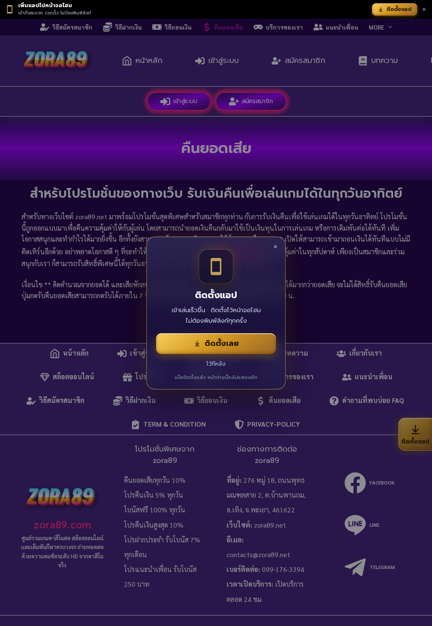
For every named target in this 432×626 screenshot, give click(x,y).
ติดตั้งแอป (399, 9)
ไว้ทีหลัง (216, 363)
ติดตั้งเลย (222, 343)
